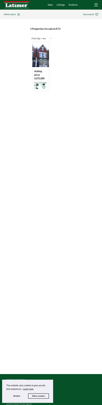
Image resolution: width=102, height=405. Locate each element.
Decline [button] (16, 396)
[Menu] (96, 5)
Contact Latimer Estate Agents (19, 404)
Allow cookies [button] (38, 396)
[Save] (44, 87)
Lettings (61, 4)
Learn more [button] (28, 389)
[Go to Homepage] (18, 5)
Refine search (10, 14)
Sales (50, 4)
